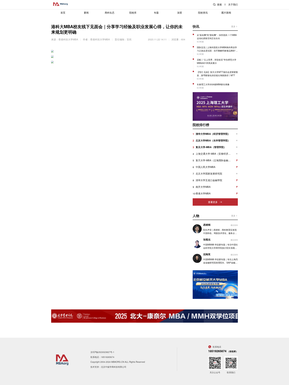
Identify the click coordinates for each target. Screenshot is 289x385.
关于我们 (233, 4)
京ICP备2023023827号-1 (102, 352)
